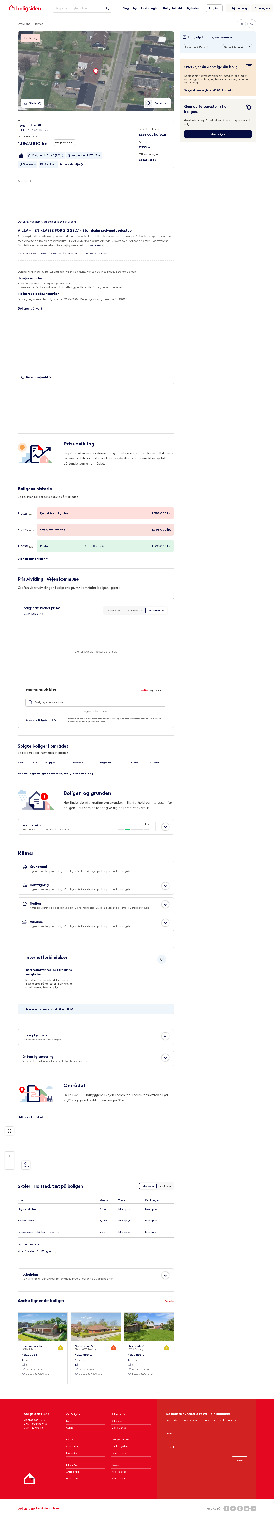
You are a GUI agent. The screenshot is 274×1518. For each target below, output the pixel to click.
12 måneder (114, 610)
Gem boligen (218, 134)
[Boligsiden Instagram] (240, 1508)
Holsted (38, 23)
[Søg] (107, 8)
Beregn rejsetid (37, 377)
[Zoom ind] (9, 1156)
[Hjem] (29, 1478)
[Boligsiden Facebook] (226, 1508)
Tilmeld (239, 1460)
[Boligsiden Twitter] (233, 1508)
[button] (21, 155)
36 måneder (134, 610)
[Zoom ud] (9, 1164)
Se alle (169, 1301)
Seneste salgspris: (150, 128)
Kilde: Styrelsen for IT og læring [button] (37, 1251)
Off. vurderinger (148, 154)
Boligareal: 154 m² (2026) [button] (47, 155)
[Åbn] (165, 827)
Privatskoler (165, 1186)
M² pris (143, 142)
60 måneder (156, 610)
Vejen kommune (81, 773)
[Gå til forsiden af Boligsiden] (25, 8)
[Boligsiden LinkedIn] (247, 1508)
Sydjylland (24, 23)
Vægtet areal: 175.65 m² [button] (86, 155)
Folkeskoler (148, 1186)
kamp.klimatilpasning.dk (115, 871)
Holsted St (55, 773)
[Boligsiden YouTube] (253, 1508)
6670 (66, 773)
